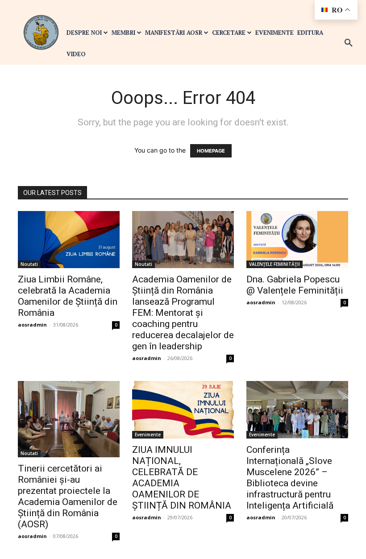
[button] (349, 43)
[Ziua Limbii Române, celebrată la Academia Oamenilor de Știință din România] (69, 239)
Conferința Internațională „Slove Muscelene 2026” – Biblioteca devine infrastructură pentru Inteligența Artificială (289, 477)
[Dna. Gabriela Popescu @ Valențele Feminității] (297, 239)
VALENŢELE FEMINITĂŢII (274, 264)
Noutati (29, 264)
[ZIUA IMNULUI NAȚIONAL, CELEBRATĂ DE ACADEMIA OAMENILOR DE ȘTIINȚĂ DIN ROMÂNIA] (183, 409)
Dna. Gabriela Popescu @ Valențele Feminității (294, 285)
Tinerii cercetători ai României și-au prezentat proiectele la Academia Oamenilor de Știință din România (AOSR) (67, 496)
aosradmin (32, 324)
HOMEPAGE (211, 151)
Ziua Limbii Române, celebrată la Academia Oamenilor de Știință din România (67, 296)
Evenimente (148, 434)
